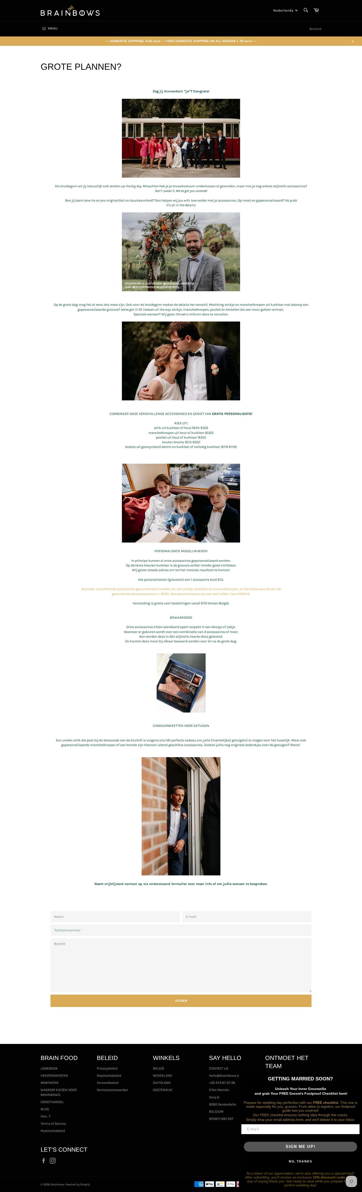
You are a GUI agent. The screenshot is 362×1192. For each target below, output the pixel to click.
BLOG (45, 1109)
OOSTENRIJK (162, 1090)
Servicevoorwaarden (112, 1090)
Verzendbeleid (107, 1083)
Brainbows (57, 1184)
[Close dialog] (357, 1076)
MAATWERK (50, 1083)
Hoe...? (45, 1116)
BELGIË (158, 1068)
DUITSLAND (161, 1083)
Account (315, 29)
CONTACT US (218, 1068)
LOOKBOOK (49, 1068)
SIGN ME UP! (300, 1146)
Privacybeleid (107, 1068)
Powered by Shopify (77, 1184)
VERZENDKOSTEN (54, 1075)
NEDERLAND (162, 1075)
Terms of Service (53, 1124)
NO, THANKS (300, 1161)
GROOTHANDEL (52, 1102)
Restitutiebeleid (53, 1131)
